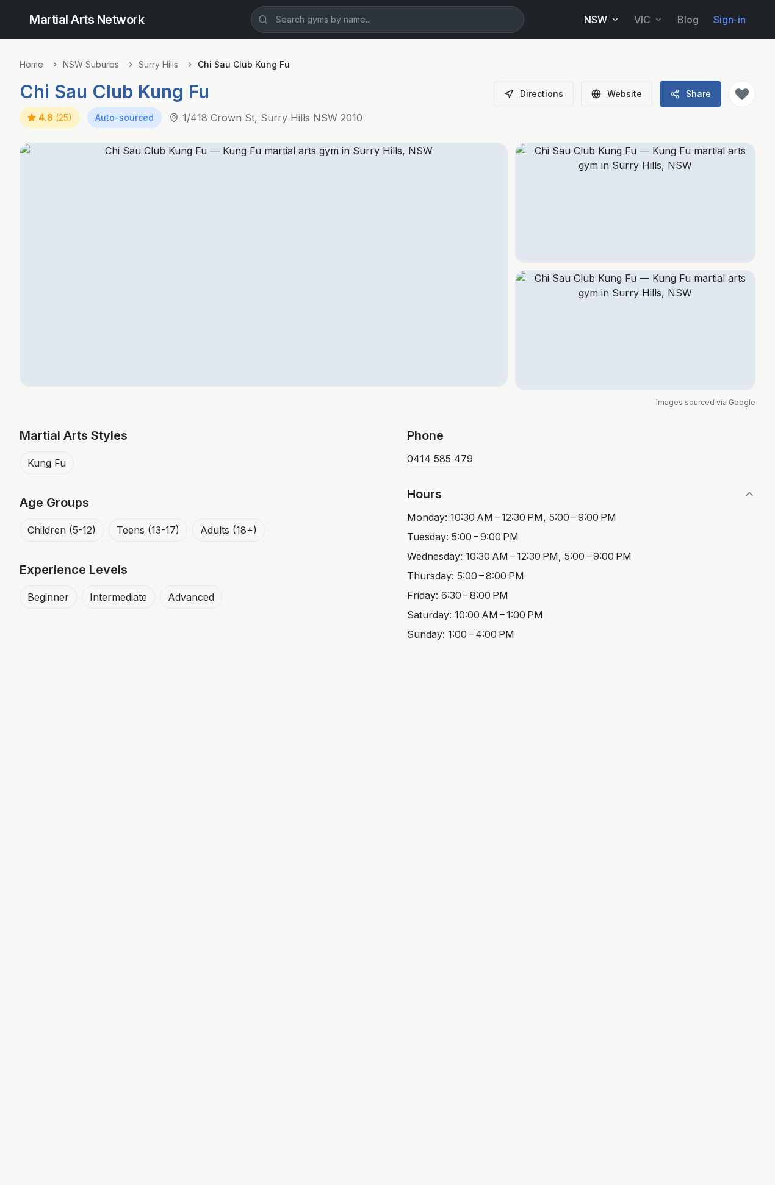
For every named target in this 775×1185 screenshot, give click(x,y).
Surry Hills (158, 64)
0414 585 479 (440, 459)
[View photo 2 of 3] (635, 203)
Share (698, 93)
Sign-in (729, 19)
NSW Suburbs (91, 64)
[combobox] (387, 19)
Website (624, 93)
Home (31, 64)
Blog (688, 19)
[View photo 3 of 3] (635, 330)
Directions (541, 93)
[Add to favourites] (742, 94)
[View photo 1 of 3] (264, 265)
